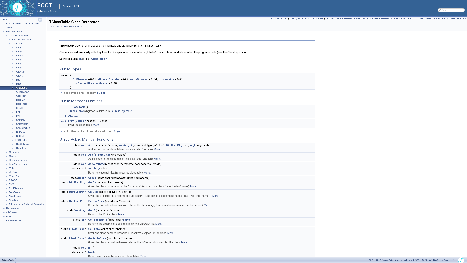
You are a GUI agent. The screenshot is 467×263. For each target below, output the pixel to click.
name (126, 219)
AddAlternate (96, 164)
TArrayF (19, 59)
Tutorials (10, 27)
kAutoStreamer (139, 79)
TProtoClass (103, 154)
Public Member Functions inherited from (92, 131)
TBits (17, 80)
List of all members (279, 18)
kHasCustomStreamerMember (90, 83)
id (132, 145)
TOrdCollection (22, 128)
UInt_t (96, 168)
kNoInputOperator (109, 79)
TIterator (19, 108)
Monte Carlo (15, 176)
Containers (17, 43)
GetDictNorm (96, 201)
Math (11, 168)
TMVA (12, 184)
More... (130, 111)
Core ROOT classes (19, 35)
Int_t (192, 145)
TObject (102, 92)
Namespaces (12, 208)
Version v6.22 (71, 6)
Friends (445, 18)
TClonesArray (22, 92)
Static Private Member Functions (404, 18)
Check (92, 177)
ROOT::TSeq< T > (23, 140)
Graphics (13, 156)
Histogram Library (18, 160)
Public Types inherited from (84, 92)
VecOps (13, 172)
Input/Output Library (19, 164)
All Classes (11, 212)
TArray (18, 47)
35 (80, 58)
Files (8, 216)
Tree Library (15, 196)
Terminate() (117, 111)
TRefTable (20, 136)
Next (91, 252)
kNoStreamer (79, 79)
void (63, 120)
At (89, 168)
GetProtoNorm (97, 238)
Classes (73, 116)
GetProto (94, 229)
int (64, 116)
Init (90, 247)
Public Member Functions (313, 18)
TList (17, 112)
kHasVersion (166, 79)
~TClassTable (76, 107)
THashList (20, 100)
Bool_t (82, 177)
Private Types (359, 18)
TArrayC (19, 51)
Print (71, 120)
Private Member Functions (378, 18)
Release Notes (13, 220)
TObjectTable (21, 124)
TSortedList (20, 148)
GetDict (93, 182)
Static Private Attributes (430, 18)
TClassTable (21, 88)
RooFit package (17, 188)
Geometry (14, 152)
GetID (91, 210)
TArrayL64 (20, 71)
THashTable (21, 104)
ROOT (6, 19)
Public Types (294, 18)
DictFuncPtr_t (174, 145)
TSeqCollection (22, 144)
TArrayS (19, 76)
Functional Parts (14, 31)
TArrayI (18, 63)
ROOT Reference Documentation (22, 23)
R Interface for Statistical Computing (27, 204)
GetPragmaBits (97, 219)
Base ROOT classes (22, 39)
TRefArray (20, 132)
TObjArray (20, 120)
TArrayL (19, 67)
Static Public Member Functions (338, 18)
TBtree (18, 84)
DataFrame (14, 192)
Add (90, 145)
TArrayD (19, 55)
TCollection (20, 96)
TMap (18, 116)
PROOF (13, 180)
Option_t (81, 120)
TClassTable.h (98, 58)
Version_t (124, 145)
